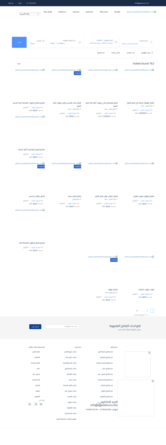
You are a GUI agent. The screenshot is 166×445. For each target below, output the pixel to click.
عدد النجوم (101, 52)
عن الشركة (62, 11)
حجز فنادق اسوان (107, 391)
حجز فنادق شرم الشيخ (105, 351)
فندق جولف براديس (37, 196)
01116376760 (31, 3)
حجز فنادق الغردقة (106, 357)
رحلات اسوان (72, 402)
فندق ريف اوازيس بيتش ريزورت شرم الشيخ (67, 104)
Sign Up (10, 3)
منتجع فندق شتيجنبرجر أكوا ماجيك (31, 149)
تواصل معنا (48, 11)
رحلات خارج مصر (71, 357)
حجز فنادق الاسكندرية (105, 379)
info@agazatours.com (142, 3)
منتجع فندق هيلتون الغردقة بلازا (32, 243)
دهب (38, 368)
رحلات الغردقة (71, 374)
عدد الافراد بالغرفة (69, 40)
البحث (19, 42)
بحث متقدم (41, 40)
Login (20, 3)
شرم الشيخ (36, 351)
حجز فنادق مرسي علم (105, 374)
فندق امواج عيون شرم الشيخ (106, 196)
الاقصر (37, 385)
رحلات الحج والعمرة (69, 363)
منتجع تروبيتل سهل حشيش (143, 196)
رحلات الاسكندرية (70, 413)
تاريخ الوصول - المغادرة (105, 40)
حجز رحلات (76, 11)
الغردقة (37, 357)
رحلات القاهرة (71, 407)
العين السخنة (35, 363)
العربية (23, 14)
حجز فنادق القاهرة (106, 396)
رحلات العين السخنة (69, 385)
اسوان (38, 391)
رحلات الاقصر (72, 396)
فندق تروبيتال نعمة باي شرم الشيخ (140, 103)
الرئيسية (117, 11)
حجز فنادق (89, 11)
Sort (18, 64)
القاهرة (37, 396)
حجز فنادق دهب (107, 368)
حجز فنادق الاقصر (107, 385)
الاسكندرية (36, 379)
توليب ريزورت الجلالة (146, 289)
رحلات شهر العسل (70, 351)
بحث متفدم (130, 52)
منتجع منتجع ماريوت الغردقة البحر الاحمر (29, 103)
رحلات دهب (72, 379)
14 (137, 310)
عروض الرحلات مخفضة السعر (66, 419)
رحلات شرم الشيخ (70, 368)
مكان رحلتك (104, 11)
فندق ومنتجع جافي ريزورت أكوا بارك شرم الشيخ (102, 104)
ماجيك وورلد (113, 289)
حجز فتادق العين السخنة (104, 363)
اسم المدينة (144, 40)
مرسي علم (36, 374)
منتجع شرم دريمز (74, 196)
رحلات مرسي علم (70, 391)
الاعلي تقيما (115, 52)
